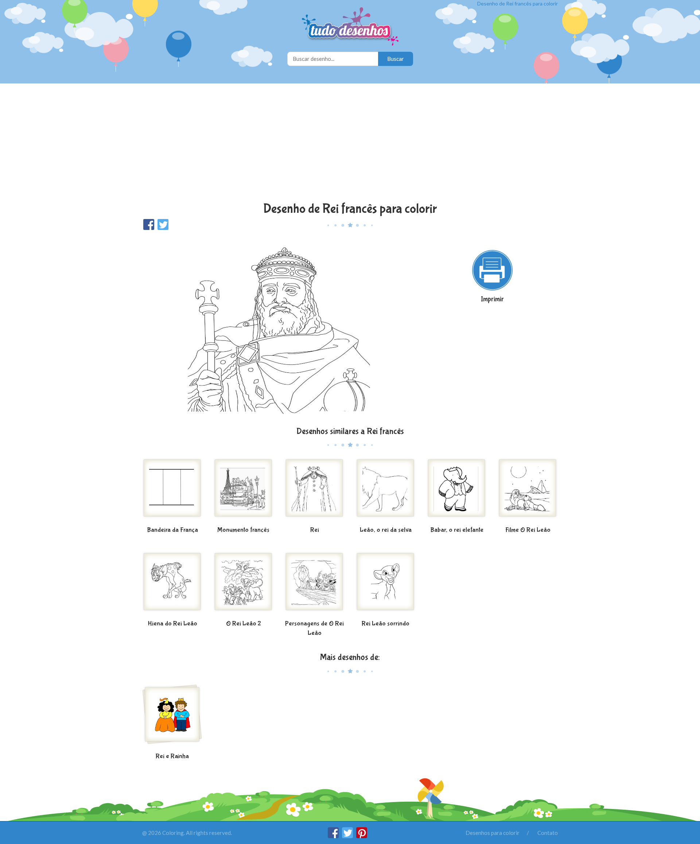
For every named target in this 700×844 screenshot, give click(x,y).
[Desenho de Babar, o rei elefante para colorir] (457, 491)
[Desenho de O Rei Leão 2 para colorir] (243, 584)
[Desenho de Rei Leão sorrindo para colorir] (385, 584)
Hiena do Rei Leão (172, 624)
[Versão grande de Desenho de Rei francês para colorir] (279, 328)
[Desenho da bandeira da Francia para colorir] (172, 491)
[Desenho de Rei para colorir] (314, 491)
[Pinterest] (361, 836)
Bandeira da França (172, 530)
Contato (547, 832)
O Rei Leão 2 (243, 624)
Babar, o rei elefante (456, 530)
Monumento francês (243, 530)
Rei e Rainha (172, 756)
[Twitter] (348, 836)
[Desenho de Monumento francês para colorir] (243, 491)
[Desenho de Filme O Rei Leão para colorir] (528, 491)
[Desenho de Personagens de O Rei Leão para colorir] (314, 584)
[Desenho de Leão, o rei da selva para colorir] (385, 491)
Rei (314, 530)
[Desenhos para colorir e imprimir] (350, 27)
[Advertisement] (350, 144)
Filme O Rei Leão (528, 530)
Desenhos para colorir (493, 832)
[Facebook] (334, 836)
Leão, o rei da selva (386, 530)
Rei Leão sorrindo (385, 624)
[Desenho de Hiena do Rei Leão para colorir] (172, 584)
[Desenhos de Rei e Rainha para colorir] (172, 717)
